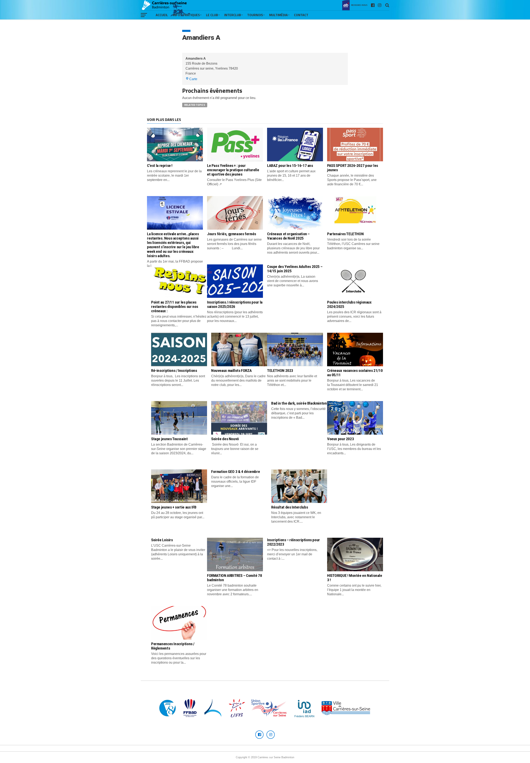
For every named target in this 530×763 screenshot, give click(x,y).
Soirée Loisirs (162, 540)
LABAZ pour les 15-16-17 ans (290, 165)
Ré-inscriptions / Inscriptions (174, 370)
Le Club (212, 14)
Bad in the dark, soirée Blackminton (299, 403)
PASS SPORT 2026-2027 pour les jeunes (352, 167)
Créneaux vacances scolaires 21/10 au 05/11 (355, 372)
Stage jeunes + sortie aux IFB (173, 507)
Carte (193, 79)
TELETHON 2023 (280, 370)
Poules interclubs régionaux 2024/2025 (349, 304)
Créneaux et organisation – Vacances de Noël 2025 (288, 236)
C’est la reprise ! (159, 165)
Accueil (162, 14)
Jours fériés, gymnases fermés (231, 233)
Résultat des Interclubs (289, 507)
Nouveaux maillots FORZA (231, 370)
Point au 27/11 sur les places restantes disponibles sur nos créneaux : (174, 306)
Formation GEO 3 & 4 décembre (235, 471)
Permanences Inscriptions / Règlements (172, 646)
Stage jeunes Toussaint (169, 438)
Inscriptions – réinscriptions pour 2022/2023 (293, 542)
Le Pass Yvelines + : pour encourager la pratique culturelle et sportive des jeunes (233, 170)
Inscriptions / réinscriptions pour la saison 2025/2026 (235, 304)
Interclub (232, 14)
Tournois (255, 14)
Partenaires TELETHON (345, 233)
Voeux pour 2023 (340, 438)
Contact (301, 14)
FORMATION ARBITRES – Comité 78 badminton (234, 577)
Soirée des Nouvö (225, 438)
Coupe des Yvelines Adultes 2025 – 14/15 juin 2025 (294, 268)
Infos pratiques (186, 14)
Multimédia (278, 14)
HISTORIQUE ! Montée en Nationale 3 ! (354, 577)
